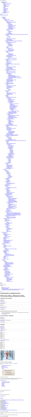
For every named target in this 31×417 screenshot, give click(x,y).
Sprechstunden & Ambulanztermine (11, 38)
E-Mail (16, 363)
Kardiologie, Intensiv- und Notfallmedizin (10, 69)
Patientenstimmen (9, 231)
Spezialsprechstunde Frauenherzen (11, 71)
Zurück (4, 18)
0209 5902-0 (7, 403)
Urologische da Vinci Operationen (11, 217)
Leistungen (8, 173)
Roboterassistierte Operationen (12, 25)
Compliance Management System (9, 254)
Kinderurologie (10, 147)
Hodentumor (11, 150)
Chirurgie (9, 175)
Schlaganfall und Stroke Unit (12, 111)
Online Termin (2, 328)
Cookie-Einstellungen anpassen (6, 381)
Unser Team (8, 180)
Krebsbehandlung (10, 148)
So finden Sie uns (9, 167)
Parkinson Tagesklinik (13, 107)
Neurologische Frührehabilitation (12, 112)
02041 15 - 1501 (9, 363)
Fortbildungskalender (9, 278)
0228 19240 (1, 398)
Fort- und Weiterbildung (10, 29)
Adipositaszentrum (10, 28)
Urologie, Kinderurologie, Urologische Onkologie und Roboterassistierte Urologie (15, 140)
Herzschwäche (10, 78)
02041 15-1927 (2, 317)
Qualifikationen (9, 127)
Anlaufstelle (8, 190)
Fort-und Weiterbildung (10, 94)
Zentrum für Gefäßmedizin (8, 211)
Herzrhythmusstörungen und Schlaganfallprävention (15, 77)
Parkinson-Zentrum (10, 102)
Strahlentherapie (10, 207)
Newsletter (3, 383)
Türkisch (9, 162)
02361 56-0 (6, 407)
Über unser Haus (7, 273)
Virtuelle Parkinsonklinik (13, 108)
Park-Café (5, 239)
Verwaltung (5, 245)
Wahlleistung (5, 237)
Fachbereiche (3, 17)
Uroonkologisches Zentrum (10, 156)
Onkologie (9, 205)
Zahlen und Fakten (6, 256)
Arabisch (9, 159)
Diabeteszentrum (7, 178)
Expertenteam (12, 104)
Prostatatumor (12, 152)
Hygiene (5, 238)
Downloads (8, 210)
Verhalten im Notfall (9, 193)
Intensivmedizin (10, 44)
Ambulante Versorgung (10, 113)
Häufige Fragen (9, 229)
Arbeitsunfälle (10, 138)
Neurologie (6, 95)
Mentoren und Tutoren (11, 121)
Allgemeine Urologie (11, 145)
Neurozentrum (7, 184)
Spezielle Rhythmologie (10, 81)
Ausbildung (9, 120)
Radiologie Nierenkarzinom (11, 206)
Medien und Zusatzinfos (10, 124)
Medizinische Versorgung (11, 99)
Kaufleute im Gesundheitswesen (9, 263)
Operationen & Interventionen (10, 192)
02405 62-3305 (5, 409)
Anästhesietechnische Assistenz (9, 262)
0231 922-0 (4, 402)
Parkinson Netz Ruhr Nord (13, 106)
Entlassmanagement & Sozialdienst (8, 240)
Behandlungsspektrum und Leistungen (12, 187)
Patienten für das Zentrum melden (11, 208)
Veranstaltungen (10, 31)
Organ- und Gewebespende (7, 241)
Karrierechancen (7, 271)
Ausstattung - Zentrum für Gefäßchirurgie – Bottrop (13, 213)
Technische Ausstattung (10, 33)
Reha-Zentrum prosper (6, 218)
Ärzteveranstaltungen (8, 236)
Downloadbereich (6, 242)
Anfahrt (5, 257)
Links (7, 230)
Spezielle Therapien (10, 100)
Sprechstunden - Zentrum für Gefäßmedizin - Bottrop (13, 212)
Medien (8, 35)
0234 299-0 (4, 400)
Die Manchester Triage (10, 166)
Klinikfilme (6, 268)
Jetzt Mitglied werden (3, 380)
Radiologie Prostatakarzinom (12, 200)
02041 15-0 (3, 401)
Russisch (9, 161)
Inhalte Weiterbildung (9, 279)
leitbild (9, 32)
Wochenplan (10, 123)
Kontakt (5, 258)
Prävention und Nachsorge (11, 75)
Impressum (3, 385)
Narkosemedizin (10, 45)
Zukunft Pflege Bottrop (6, 269)
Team (7, 46)
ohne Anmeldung (2, 340)
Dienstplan (9, 122)
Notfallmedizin (9, 62)
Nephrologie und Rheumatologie (9, 83)
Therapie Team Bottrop (8, 168)
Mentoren (8, 280)
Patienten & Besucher (4, 232)
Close (6, 416)
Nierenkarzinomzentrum (10, 202)
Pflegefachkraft (7, 264)
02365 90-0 (3, 406)
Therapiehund (12, 109)
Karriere (3, 259)
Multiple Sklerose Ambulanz (12, 116)
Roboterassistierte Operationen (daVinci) (11, 154)
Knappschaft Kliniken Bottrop (6, 287)
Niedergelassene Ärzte (10, 281)
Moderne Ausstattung (8, 272)
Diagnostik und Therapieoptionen (14, 103)
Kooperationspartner (6, 250)
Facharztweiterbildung (11, 49)
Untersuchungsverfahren (11, 101)
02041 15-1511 (2, 326)
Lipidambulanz (10, 74)
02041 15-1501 (2, 303)
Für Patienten (8, 188)
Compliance (5, 252)
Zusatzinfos (6, 226)
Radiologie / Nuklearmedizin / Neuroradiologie (11, 125)
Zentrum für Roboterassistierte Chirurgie (10, 215)
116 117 (1, 395)
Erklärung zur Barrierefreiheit (5, 382)
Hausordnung (8, 225)
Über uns (3, 243)
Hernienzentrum (10, 24)
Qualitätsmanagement (6, 251)
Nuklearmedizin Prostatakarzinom (12, 198)
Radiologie (9, 177)
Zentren (5, 169)
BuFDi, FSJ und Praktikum (7, 265)
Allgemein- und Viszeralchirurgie (9, 20)
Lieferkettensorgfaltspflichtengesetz (9, 255)
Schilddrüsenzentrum (11, 26)
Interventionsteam (10, 54)
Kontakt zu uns (7, 274)
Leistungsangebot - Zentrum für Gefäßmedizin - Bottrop (14, 214)
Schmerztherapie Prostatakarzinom (12, 201)
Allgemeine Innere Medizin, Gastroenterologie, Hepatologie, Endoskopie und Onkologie (16, 34)
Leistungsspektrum (9, 22)
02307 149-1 (4, 404)
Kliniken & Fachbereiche (7, 19)
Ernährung (8, 172)
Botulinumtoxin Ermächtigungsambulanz (13, 115)
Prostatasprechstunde (11, 199)
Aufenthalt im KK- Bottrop (7, 234)
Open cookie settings (3, 416)
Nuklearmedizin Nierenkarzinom (12, 204)
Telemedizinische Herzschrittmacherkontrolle (14, 76)
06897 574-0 (4, 408)
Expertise (8, 191)
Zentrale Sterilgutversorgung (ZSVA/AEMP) (11, 248)
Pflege (4, 247)
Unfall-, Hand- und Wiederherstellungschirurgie (11, 135)
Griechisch (9, 160)
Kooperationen (9, 87)
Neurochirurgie (7, 90)
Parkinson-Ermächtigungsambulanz (12, 117)
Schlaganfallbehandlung (11, 132)
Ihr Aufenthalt (7, 224)
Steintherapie (10, 155)
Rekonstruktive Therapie (11, 153)
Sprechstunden (7, 220)
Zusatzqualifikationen (11, 50)
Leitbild (9, 37)
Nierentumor (11, 151)
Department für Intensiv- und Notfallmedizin (11, 59)
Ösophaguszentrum (7, 185)
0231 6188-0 (6, 405)
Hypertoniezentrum (7, 181)
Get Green (5, 246)
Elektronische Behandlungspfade (12, 58)
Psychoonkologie (10, 146)
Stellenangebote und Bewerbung (8, 266)
